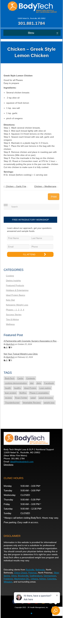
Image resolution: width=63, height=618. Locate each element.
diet (31, 383)
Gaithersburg (36, 575)
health (8, 388)
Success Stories (13, 314)
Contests (30, 378)
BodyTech (10, 344)
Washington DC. (22, 578)
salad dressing (46, 397)
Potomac (32, 572)
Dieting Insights (13, 280)
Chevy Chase (20, 572)
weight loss (49, 402)
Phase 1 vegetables (39, 393)
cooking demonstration (16, 383)
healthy (17, 388)
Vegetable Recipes (32, 402)
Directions (8, 464)
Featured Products (15, 285)
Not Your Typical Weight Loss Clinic (21, 354)
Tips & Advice (12, 319)
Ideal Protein (30, 388)
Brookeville (23, 575)
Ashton (42, 578)
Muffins (22, 393)
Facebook (49, 383)
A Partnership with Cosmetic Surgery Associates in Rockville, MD (31, 341)
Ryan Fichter (21, 397)
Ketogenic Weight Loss (17, 305)
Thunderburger (12, 402)
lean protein (10, 393)
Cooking (10, 275)
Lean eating (45, 388)
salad (33, 397)
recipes (8, 397)
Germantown (50, 575)
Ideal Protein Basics (15, 295)
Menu (31, 32)
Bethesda (40, 569)
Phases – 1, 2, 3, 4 (15, 309)
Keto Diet (10, 300)
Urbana (34, 578)
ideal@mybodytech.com (21, 461)
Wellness (10, 324)
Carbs (20, 378)
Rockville (30, 569)
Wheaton (8, 582)
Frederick (8, 578)
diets (39, 383)
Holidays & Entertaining (17, 290)
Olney (14, 575)
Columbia (51, 578)
